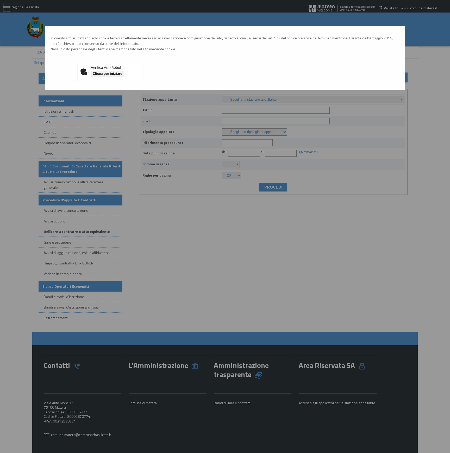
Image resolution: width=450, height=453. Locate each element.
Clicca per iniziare (107, 73)
